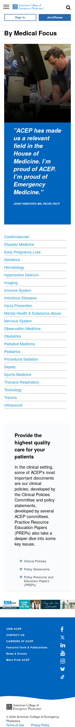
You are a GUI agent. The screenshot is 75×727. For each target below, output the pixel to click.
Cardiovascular (16, 236)
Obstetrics (12, 336)
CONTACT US (15, 635)
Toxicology (13, 389)
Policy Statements (37, 569)
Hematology (14, 267)
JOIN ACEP (14, 629)
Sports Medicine (17, 374)
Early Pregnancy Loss (22, 251)
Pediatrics (12, 351)
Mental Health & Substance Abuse (32, 313)
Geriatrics (12, 259)
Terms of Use (15, 725)
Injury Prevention (18, 305)
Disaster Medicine (19, 244)
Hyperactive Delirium (21, 274)
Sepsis (9, 366)
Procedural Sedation (21, 359)
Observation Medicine (22, 328)
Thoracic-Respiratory (21, 382)
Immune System (17, 290)
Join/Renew (55, 17)
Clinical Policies (35, 561)
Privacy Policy (40, 725)
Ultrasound (13, 405)
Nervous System (18, 320)
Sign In (20, 17)
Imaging (11, 282)
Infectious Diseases (20, 297)
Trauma (10, 397)
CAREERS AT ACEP (19, 641)
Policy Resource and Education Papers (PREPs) (38, 581)
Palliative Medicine (19, 343)
